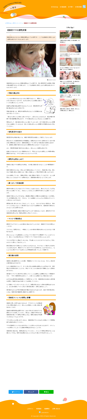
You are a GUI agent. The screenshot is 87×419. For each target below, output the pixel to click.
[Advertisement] (31, 345)
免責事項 (46, 408)
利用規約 (38, 408)
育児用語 (79, 7)
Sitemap (55, 7)
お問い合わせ (56, 408)
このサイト (30, 408)
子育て (71, 7)
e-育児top (8, 23)
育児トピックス (17, 23)
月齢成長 (63, 7)
